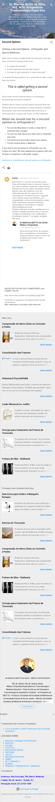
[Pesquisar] (51, 5)
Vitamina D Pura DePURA (15, 378)
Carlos (15, 178)
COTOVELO (10, 748)
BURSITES (9, 743)
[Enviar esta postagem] (8, 169)
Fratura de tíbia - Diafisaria (16, 458)
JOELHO (8, 755)
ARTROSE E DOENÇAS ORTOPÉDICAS (20, 741)
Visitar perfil (27, 707)
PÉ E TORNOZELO (12, 761)
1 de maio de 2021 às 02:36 (29, 178)
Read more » (46, 345)
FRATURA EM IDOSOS (14, 750)
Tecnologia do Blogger (29, 789)
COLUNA (8, 745)
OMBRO (8, 759)
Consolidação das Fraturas (16, 352)
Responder (17, 248)
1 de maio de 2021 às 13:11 (31, 227)
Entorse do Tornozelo (13, 523)
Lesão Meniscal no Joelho (16, 404)
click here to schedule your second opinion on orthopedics (26, 160)
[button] (51, 43)
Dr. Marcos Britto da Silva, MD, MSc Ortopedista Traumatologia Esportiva (27, 7)
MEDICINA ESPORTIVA (14, 757)
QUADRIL (9, 764)
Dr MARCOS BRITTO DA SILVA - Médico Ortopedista (34, 224)
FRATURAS (9, 752)
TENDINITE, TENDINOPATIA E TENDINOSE (22, 766)
